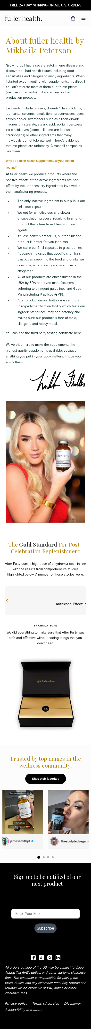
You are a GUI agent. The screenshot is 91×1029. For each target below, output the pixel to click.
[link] (25, 18)
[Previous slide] (7, 601)
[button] (83, 18)
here (77, 333)
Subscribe (45, 928)
